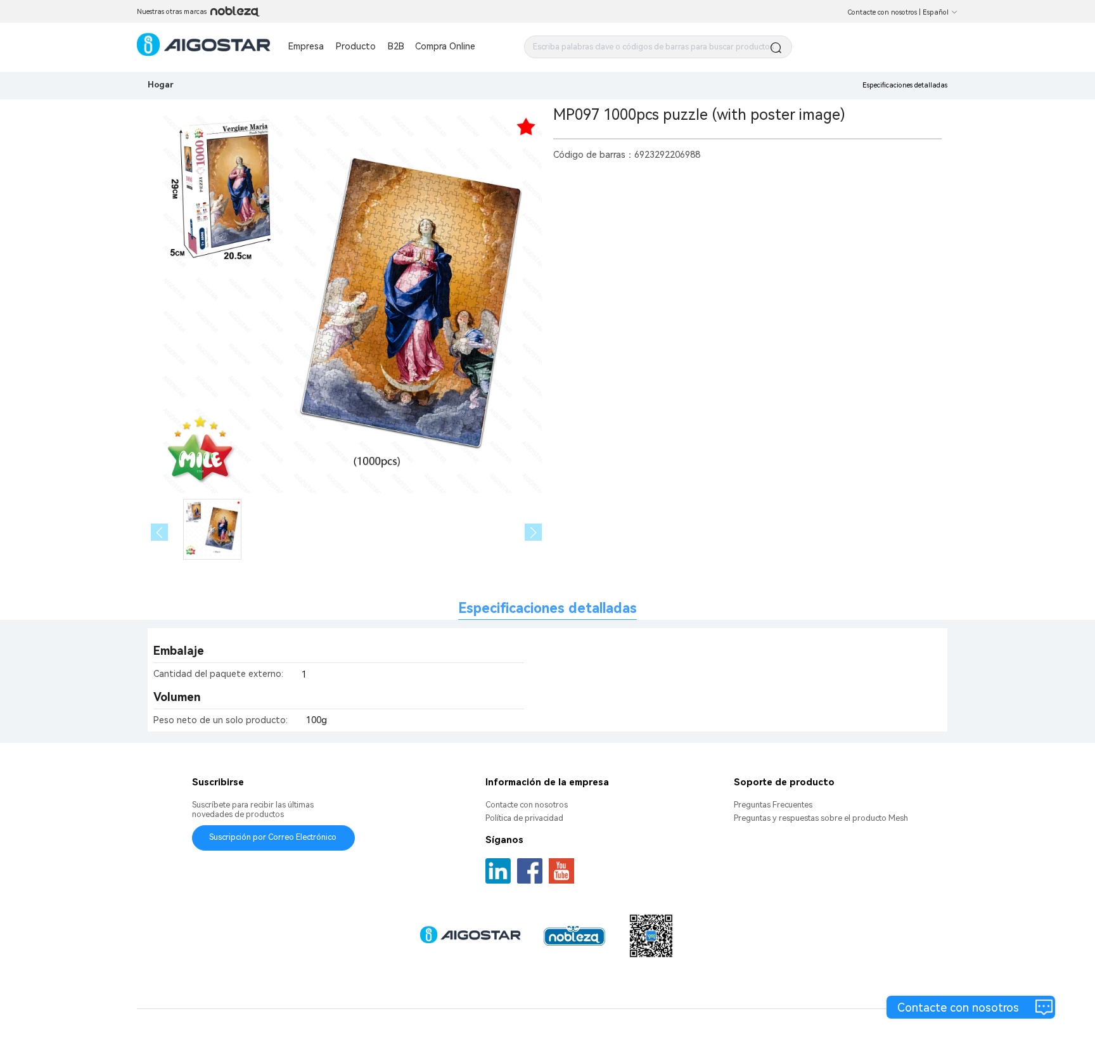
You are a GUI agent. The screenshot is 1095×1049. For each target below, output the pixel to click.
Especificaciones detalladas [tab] (547, 608)
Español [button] (936, 12)
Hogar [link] (161, 84)
